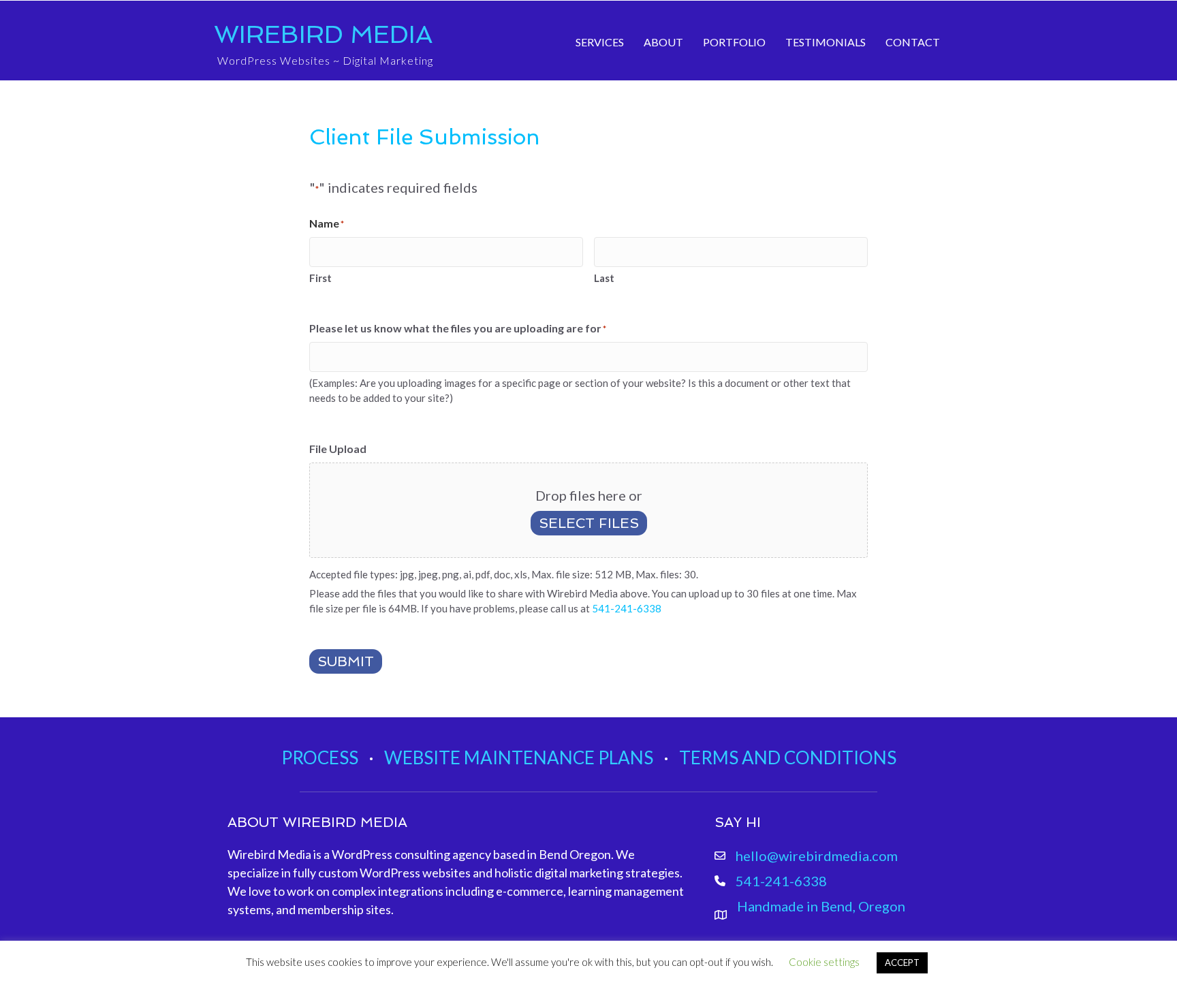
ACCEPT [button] (902, 962)
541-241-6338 (626, 608)
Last (604, 278)
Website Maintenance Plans (518, 757)
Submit (345, 661)
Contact (912, 41)
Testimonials (825, 41)
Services (600, 41)
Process (319, 757)
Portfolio (734, 41)
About (663, 41)
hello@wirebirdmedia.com (817, 855)
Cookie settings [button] (824, 962)
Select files (589, 523)
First (320, 278)
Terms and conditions (787, 757)
